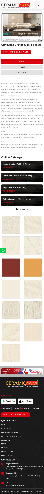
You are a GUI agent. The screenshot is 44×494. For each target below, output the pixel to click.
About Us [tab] (22, 61)
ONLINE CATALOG (7, 429)
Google (26, 408)
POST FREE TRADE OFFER (11, 436)
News (3, 444)
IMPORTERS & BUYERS (9, 432)
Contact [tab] (22, 67)
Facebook (6, 408)
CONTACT (4, 448)
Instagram (36, 408)
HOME (3, 425)
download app (7, 451)
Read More (9, 168)
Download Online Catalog (16, 52)
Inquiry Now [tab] (22, 72)
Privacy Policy (7, 455)
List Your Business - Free (15, 415)
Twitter (16, 408)
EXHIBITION (5, 440)
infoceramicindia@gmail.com (15, 485)
